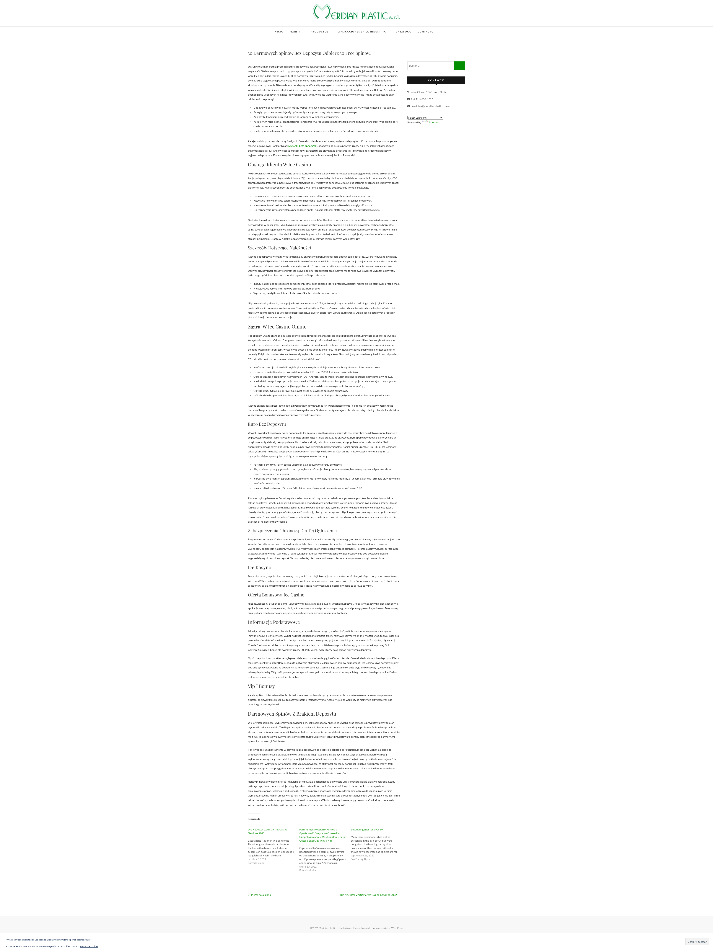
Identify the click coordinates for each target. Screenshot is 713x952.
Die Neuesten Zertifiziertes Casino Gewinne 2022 (370, 894)
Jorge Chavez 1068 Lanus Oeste (428, 92)
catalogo (404, 31)
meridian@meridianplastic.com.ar (431, 106)
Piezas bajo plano (259, 894)
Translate (434, 122)
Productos (320, 31)
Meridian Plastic (264, 29)
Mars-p (295, 31)
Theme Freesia (361, 928)
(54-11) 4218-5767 (422, 99)
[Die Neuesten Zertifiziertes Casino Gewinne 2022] (273, 846)
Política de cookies (89, 946)
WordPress (397, 928)
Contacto (426, 31)
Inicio (279, 31)
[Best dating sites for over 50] (376, 844)
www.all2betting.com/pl (302, 145)
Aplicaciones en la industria (362, 31)
